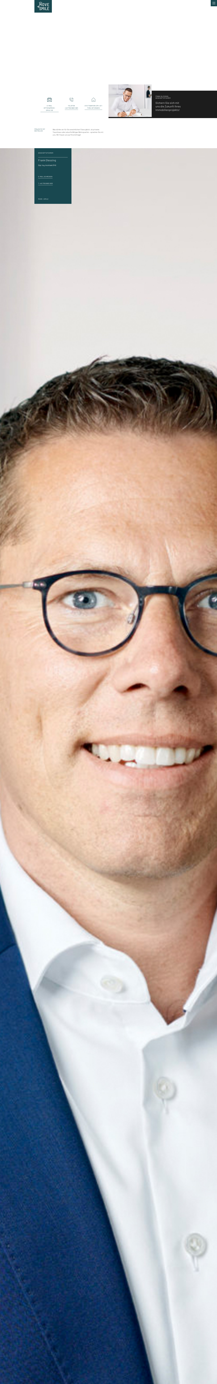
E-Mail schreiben (45, 176)
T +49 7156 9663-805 (45, 183)
